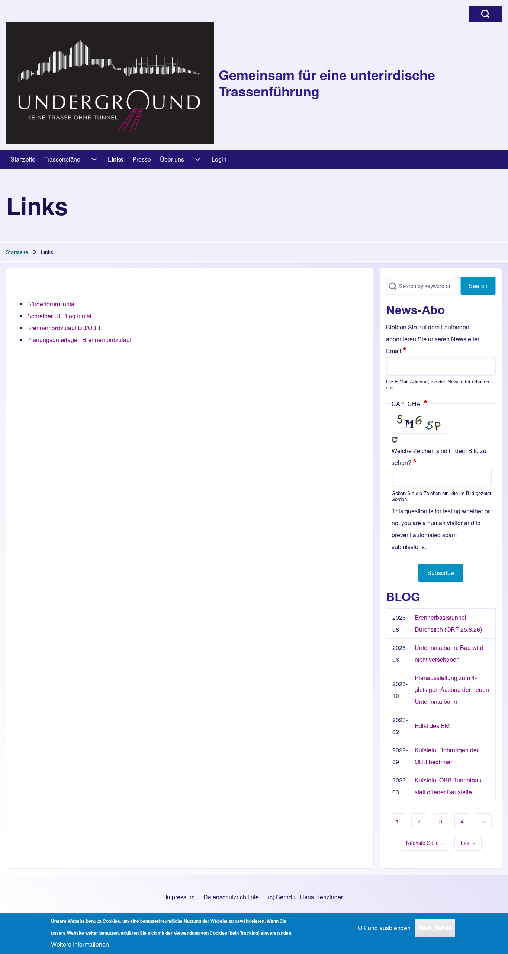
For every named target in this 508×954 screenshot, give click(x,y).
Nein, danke (435, 928)
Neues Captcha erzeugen (395, 440)
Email (393, 351)
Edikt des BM (432, 725)
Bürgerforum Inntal (51, 304)
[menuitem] (23, 159)
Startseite (17, 252)
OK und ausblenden (384, 927)
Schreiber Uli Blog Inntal (59, 316)
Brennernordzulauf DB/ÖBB (63, 327)
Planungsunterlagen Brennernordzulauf (79, 339)
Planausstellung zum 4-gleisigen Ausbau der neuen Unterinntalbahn (452, 689)
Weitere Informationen (80, 944)
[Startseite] (110, 83)
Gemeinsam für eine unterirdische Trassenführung (327, 82)
